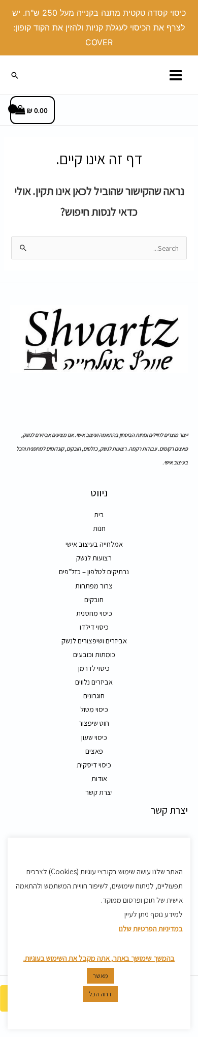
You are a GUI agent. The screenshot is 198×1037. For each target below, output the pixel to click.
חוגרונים (94, 695)
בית (99, 514)
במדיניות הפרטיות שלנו (151, 928)
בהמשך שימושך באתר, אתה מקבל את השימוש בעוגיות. (99, 958)
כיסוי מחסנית (94, 613)
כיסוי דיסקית (94, 764)
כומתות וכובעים (94, 654)
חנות (99, 528)
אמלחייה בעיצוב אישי (94, 544)
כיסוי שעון (94, 737)
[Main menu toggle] (175, 75)
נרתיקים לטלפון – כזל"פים (94, 571)
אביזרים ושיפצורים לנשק (94, 640)
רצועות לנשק (94, 557)
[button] (14, 75)
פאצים (94, 751)
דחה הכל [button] (100, 994)
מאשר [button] (100, 975)
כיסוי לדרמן (94, 668)
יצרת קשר (99, 792)
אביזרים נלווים (94, 682)
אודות (99, 778)
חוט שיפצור (94, 723)
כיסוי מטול (94, 709)
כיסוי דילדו (94, 627)
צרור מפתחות (94, 585)
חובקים (94, 599)
